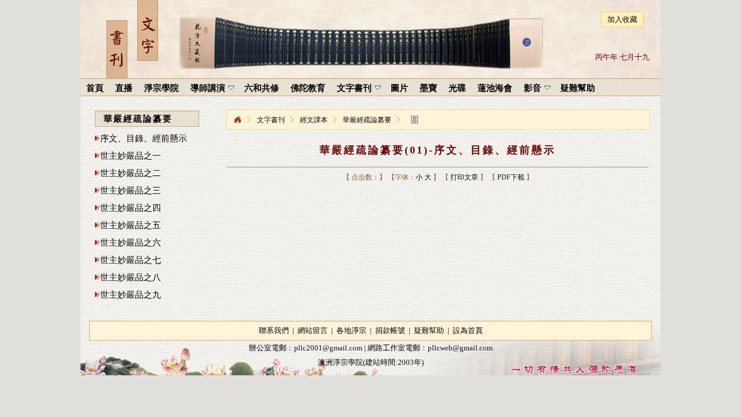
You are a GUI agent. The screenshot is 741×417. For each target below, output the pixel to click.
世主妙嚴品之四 (130, 208)
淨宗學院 (237, 120)
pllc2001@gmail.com (328, 347)
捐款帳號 (390, 330)
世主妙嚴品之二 (130, 173)
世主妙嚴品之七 (130, 260)
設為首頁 (468, 330)
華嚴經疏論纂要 (367, 120)
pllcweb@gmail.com (460, 347)
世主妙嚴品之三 (130, 190)
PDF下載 (510, 177)
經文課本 (314, 120)
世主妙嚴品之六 (130, 242)
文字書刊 (271, 120)
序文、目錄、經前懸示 (143, 138)
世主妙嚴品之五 (130, 225)
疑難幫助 (429, 330)
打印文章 (464, 177)
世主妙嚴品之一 (130, 155)
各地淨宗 (351, 330)
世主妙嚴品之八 (130, 277)
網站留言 (313, 330)
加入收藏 (622, 19)
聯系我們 (274, 330)
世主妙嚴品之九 (130, 294)
